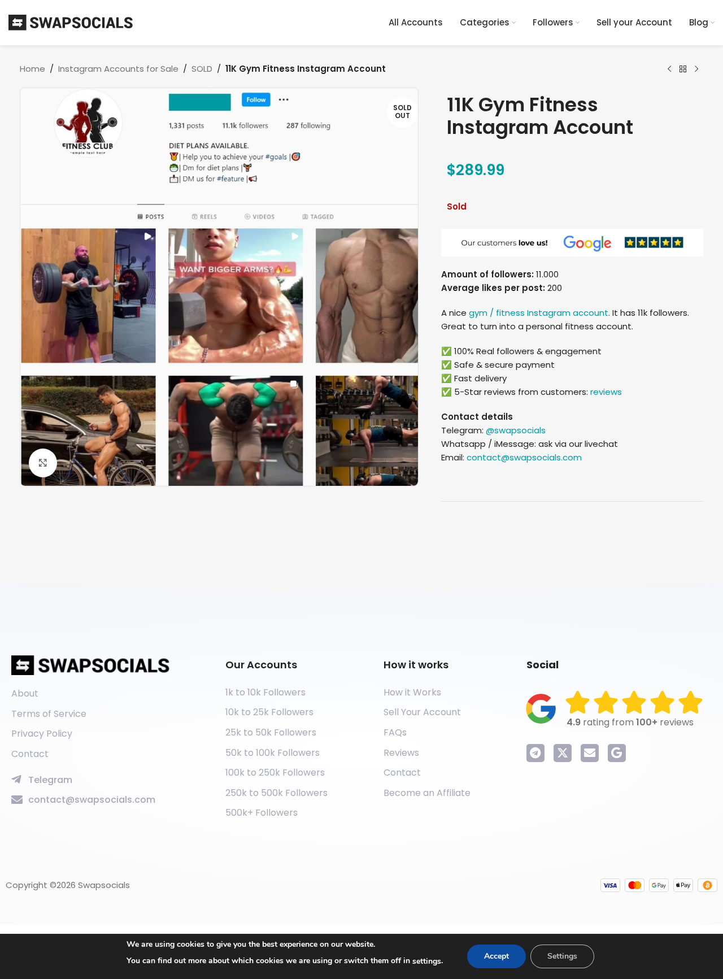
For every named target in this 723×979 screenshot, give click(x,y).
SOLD (201, 69)
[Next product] (696, 69)
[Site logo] (70, 22)
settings (426, 961)
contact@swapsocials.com (524, 457)
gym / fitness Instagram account (538, 313)
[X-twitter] (563, 753)
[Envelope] (590, 753)
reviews (606, 392)
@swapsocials (516, 430)
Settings (562, 956)
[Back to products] (683, 69)
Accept (496, 956)
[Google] (617, 753)
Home (32, 69)
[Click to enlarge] (43, 463)
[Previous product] (669, 69)
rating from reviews (630, 722)
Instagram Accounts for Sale (118, 69)
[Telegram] (535, 753)
